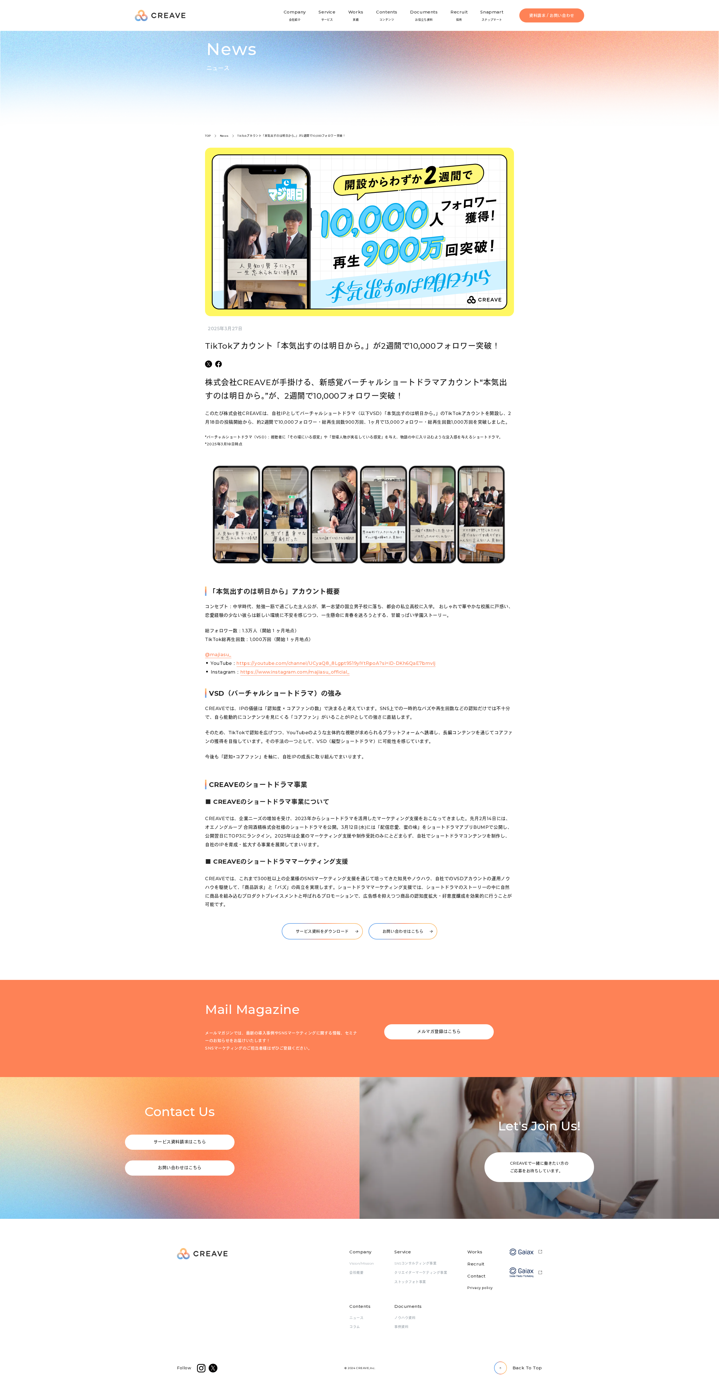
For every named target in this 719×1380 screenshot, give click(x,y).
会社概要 (356, 1272)
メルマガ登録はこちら (439, 1031)
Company (360, 1251)
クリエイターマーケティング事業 (420, 1272)
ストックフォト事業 (410, 1282)
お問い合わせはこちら (403, 931)
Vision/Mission (361, 1263)
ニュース (356, 1318)
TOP (208, 136)
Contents (359, 1306)
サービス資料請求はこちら (180, 1141)
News (224, 136)
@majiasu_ (218, 654)
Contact (476, 1276)
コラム (354, 1327)
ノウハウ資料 (404, 1318)
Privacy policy (480, 1288)
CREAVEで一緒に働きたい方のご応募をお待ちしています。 (539, 1167)
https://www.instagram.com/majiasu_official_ (295, 672)
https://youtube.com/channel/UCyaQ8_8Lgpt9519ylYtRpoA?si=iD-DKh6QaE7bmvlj (335, 663)
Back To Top (527, 1367)
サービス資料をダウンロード (322, 931)
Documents (408, 1306)
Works (475, 1251)
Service (402, 1251)
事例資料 (401, 1327)
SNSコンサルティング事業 (415, 1263)
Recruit (475, 1264)
